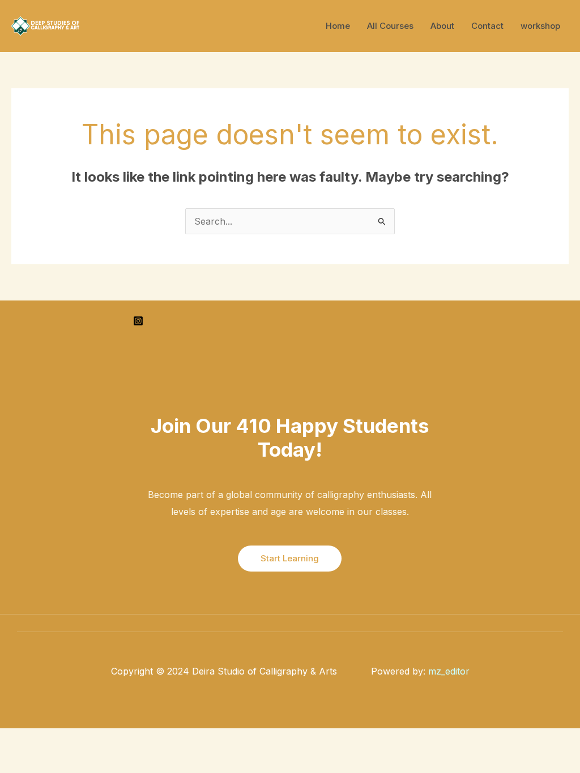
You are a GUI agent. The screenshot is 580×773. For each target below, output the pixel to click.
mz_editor (449, 671)
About (442, 25)
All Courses (390, 25)
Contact (487, 25)
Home (338, 25)
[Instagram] (138, 321)
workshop (540, 25)
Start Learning (290, 558)
